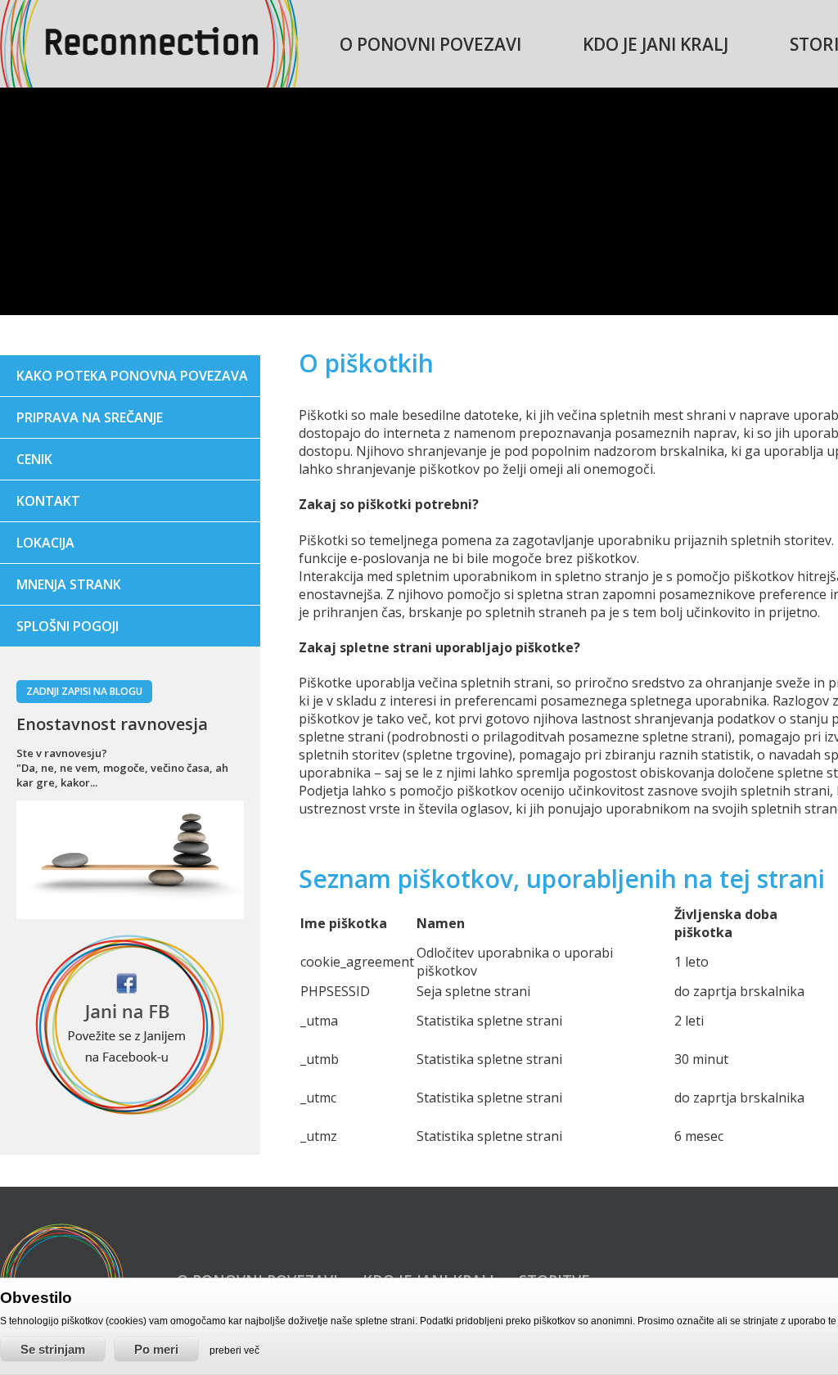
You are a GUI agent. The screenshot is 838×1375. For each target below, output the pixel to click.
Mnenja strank (68, 584)
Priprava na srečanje (89, 417)
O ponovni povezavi (430, 44)
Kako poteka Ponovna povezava (132, 376)
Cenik (34, 459)
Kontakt (48, 501)
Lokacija (45, 543)
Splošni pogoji (67, 626)
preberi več (234, 1350)
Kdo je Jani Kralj (655, 44)
